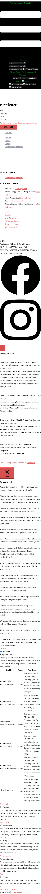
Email (2, 117)
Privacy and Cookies (12, 221)
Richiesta (3, 120)
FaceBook (8, 133)
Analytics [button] (3, 837)
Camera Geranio (32, 69)
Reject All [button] (23, 463)
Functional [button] (4, 804)
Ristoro (12, 72)
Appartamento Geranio (17, 66)
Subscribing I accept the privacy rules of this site (20, 123)
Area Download (10, 218)
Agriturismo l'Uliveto (20, 3)
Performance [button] (4, 822)
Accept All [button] (16, 463)
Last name (3, 114)
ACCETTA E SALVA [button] (8, 889)
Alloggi (23, 60)
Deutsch (20, 84)
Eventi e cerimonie (11, 224)
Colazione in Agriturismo (14, 147)
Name (2, 111)
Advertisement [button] (5, 856)
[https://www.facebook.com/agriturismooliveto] (20, 295)
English (33, 84)
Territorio (22, 75)
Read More (31, 463)
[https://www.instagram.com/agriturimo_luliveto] (20, 343)
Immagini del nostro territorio (23, 78)
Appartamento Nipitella (17, 63)
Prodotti (18, 72)
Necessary (6, 651)
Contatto (8, 138)
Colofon (7, 141)
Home (23, 57)
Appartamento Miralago (17, 69)
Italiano (19, 87)
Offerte (7, 144)
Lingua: (19, 81)
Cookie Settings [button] (5, 463)
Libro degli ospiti (21, 189)
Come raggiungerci (29, 72)
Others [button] (2, 874)
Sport (35, 78)
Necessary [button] (3, 648)
